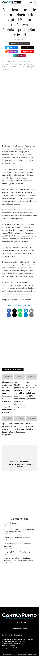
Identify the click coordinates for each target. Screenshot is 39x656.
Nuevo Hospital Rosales (29, 426)
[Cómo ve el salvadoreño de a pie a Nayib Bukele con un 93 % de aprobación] (31, 377)
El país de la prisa (11, 523)
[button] (34, 2)
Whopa (14, 655)
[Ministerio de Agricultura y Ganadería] (19, 418)
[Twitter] (21, 622)
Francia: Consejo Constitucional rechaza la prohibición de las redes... (19, 559)
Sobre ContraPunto (19, 629)
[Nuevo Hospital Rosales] (31, 418)
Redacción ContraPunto (19, 461)
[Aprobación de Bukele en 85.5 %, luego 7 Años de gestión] (7, 418)
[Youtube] (25, 622)
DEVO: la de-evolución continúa (17, 537)
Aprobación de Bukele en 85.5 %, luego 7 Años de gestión (7, 429)
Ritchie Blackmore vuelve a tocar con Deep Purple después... (19, 530)
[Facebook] (13, 622)
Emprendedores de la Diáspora (17, 552)
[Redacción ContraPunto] (19, 453)
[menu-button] (31, 2)
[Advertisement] (19, 121)
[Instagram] (17, 622)
